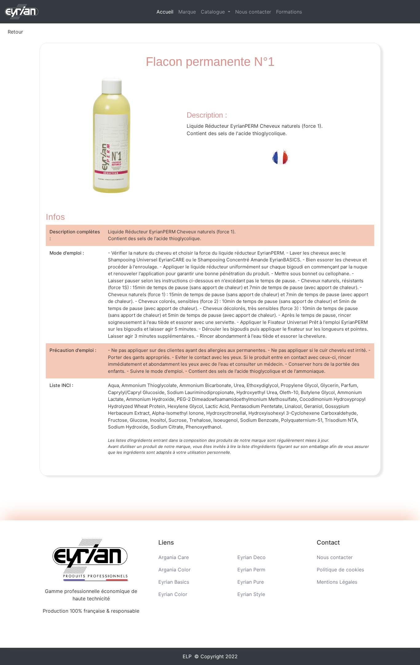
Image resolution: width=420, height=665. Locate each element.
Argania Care (173, 557)
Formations (289, 12)
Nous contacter (253, 12)
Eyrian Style (251, 594)
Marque (187, 12)
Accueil (166, 11)
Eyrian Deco (251, 557)
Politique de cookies (340, 569)
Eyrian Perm (251, 569)
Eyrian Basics (173, 582)
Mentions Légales (337, 582)
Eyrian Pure (250, 582)
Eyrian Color (172, 594)
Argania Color (174, 569)
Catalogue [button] (213, 12)
